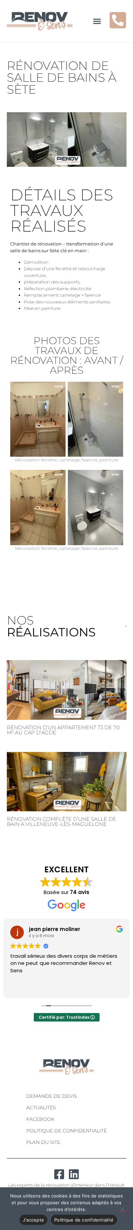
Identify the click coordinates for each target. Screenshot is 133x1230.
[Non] (122, 1208)
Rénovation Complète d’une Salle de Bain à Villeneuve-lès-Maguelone (61, 821)
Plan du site (43, 1142)
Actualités (41, 1108)
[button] (96, 21)
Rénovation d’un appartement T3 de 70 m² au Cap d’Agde (63, 730)
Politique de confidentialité (66, 1131)
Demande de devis (51, 1096)
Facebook (40, 1119)
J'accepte (33, 1220)
